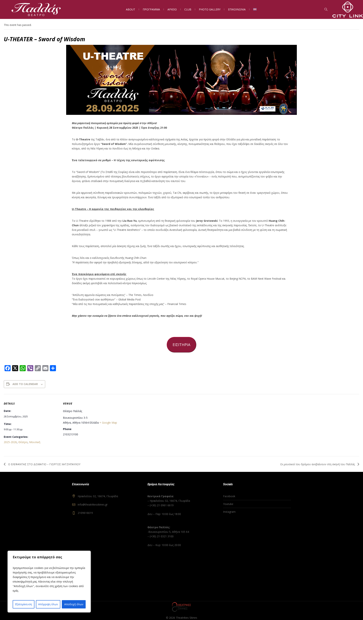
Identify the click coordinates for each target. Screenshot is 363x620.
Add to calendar (25, 384)
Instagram (229, 511)
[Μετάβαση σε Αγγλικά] (254, 9)
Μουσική (34, 442)
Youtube (228, 504)
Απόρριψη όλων (48, 604)
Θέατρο (23, 442)
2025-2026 (10, 442)
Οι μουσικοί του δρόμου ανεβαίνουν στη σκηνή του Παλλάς (318, 464)
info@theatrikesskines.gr (93, 504)
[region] (49, 581)
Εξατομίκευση (23, 604)
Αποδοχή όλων (73, 604)
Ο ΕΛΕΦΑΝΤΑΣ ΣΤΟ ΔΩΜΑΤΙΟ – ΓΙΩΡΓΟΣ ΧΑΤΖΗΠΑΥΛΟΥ (43, 464)
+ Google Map (108, 422)
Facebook (229, 496)
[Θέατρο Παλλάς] (181, 607)
